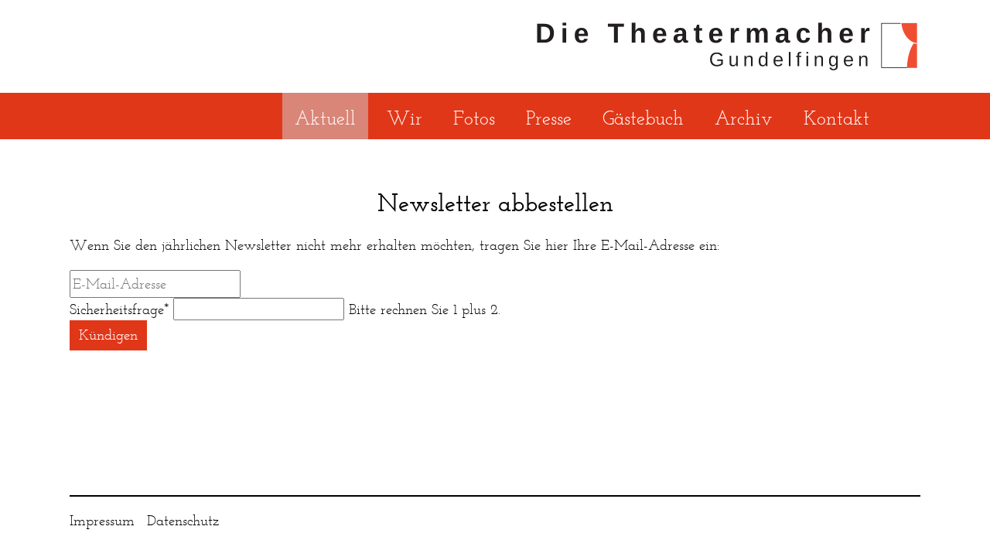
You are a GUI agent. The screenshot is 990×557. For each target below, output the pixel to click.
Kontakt (836, 117)
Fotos (474, 117)
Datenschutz (183, 520)
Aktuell (325, 117)
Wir (404, 117)
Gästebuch (643, 117)
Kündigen (108, 334)
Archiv (744, 117)
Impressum (102, 520)
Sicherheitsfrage (119, 309)
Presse (549, 117)
